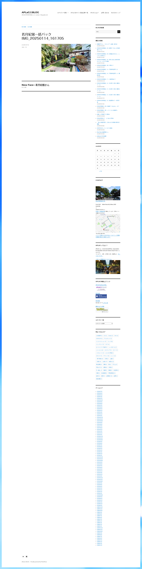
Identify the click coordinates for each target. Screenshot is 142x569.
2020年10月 (100, 495)
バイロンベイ (100, 353)
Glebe (110, 335)
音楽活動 (99, 378)
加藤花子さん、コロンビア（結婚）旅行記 (107, 44)
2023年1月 (99, 455)
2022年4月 (99, 471)
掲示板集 (98, 301)
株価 (110, 370)
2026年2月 (99, 398)
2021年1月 (99, 493)
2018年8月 (99, 534)
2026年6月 (99, 393)
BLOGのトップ (115, 12)
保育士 (111, 361)
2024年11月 (100, 419)
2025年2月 (99, 414)
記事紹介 (109, 376)
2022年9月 (99, 462)
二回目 (98, 361)
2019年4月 (99, 521)
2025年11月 (100, 400)
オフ (107, 344)
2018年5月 (99, 540)
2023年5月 (99, 448)
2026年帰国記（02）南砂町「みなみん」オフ (108, 106)
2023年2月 (99, 453)
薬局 (103, 376)
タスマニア (108, 350)
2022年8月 (99, 464)
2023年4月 (99, 450)
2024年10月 (100, 421)
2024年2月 (99, 433)
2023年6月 (99, 446)
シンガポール (113, 347)
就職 (105, 367)
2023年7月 (99, 445)
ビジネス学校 (109, 353)
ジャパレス (99, 350)
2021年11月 (100, 479)
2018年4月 (99, 541)
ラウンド (106, 355)
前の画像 (24, 26)
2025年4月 (99, 410)
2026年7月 (99, 391)
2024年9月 (99, 422)
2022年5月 (99, 469)
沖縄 (98, 373)
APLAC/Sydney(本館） (101, 285)
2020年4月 (99, 500)
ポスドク (99, 355)
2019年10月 (99, 510)
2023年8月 (99, 443)
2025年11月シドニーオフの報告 (104, 128)
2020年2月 (99, 503)
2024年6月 (99, 427)
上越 (111, 358)
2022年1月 (99, 476)
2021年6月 (99, 486)
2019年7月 (99, 515)
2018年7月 (99, 536)
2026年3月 (99, 396)
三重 (106, 358)
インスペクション (101, 341)
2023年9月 (99, 441)
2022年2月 (99, 474)
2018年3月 (99, 543)
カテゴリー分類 (62, 12)
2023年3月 (99, 452)
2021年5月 (99, 488)
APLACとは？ (94, 12)
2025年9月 (99, 402)
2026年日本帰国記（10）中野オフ (105, 65)
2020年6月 (99, 498)
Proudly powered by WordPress (39, 562)
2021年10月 (100, 481)
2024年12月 (100, 417)
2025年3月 (99, 412)
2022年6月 (99, 467)
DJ (105, 335)
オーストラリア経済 (101, 347)
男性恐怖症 (112, 373)
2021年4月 (99, 490)
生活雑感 (104, 373)
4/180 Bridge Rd (100, 211)
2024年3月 (99, 431)
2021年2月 (99, 491)
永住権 (116, 370)
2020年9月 (99, 496)
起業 (115, 376)
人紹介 (105, 361)
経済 (98, 376)
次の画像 (30, 26)
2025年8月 (99, 403)
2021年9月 (99, 483)
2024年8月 (99, 424)
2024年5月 (99, 429)
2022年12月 (100, 457)
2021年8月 (99, 484)
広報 (110, 367)
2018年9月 (99, 533)
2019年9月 (99, 512)
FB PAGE (98, 293)
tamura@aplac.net (100, 201)
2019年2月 (99, 524)
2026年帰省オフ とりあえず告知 (106, 118)
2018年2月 (99, 545)
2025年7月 (99, 405)
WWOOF (99, 338)
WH (116, 335)
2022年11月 (100, 459)
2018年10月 (100, 531)
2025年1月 (99, 415)
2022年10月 (100, 460)
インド (110, 341)
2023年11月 (100, 438)
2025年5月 (99, 408)
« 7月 (100, 171)
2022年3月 (99, 472)
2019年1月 (99, 526)
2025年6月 (99, 407)
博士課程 (99, 364)
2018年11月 (99, 529)
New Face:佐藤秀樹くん (102, 132)
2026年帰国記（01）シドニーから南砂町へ (107, 110)
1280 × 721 (24, 47)
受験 (105, 364)
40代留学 (99, 335)
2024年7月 (99, 426)
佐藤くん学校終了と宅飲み (103, 114)
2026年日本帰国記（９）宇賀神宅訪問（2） (107, 69)
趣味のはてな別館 (100, 306)
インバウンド (100, 344)
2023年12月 (100, 436)
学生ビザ (99, 367)
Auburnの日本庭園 (102, 136)
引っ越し (99, 370)
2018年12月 (100, 528)
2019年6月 (99, 517)
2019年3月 (99, 522)
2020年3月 (99, 502)
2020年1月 (99, 505)
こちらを (105, 302)
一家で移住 (99, 358)
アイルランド (108, 338)
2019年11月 (99, 509)
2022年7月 (99, 465)
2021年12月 (100, 477)
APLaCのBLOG (30, 12)
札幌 (105, 370)
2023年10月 (100, 440)
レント (113, 355)
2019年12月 (100, 507)
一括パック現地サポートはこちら (104, 259)
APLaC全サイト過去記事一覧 (79, 12)
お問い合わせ (105, 12)
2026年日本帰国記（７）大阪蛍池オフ (106, 79)
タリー (115, 350)
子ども (115, 364)
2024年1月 (99, 434)
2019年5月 (99, 519)
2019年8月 (99, 514)
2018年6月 (99, 538)
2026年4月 (99, 395)
